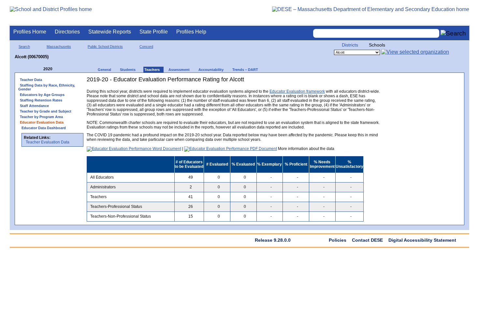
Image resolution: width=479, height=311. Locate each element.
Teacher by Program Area (41, 117)
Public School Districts (105, 46)
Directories (67, 31)
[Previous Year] (38, 69)
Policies (337, 240)
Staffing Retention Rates (41, 100)
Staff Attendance (34, 106)
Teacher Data (31, 80)
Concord (146, 46)
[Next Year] (61, 69)
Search (24, 46)
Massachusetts (59, 46)
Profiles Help (191, 31)
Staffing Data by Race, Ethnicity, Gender (46, 87)
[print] (339, 82)
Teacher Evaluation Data (47, 142)
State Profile (153, 31)
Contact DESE (367, 240)
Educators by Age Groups (42, 95)
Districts (350, 44)
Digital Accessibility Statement (422, 240)
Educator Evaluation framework (297, 91)
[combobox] (376, 33)
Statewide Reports (109, 31)
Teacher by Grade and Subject (45, 111)
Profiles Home (29, 31)
